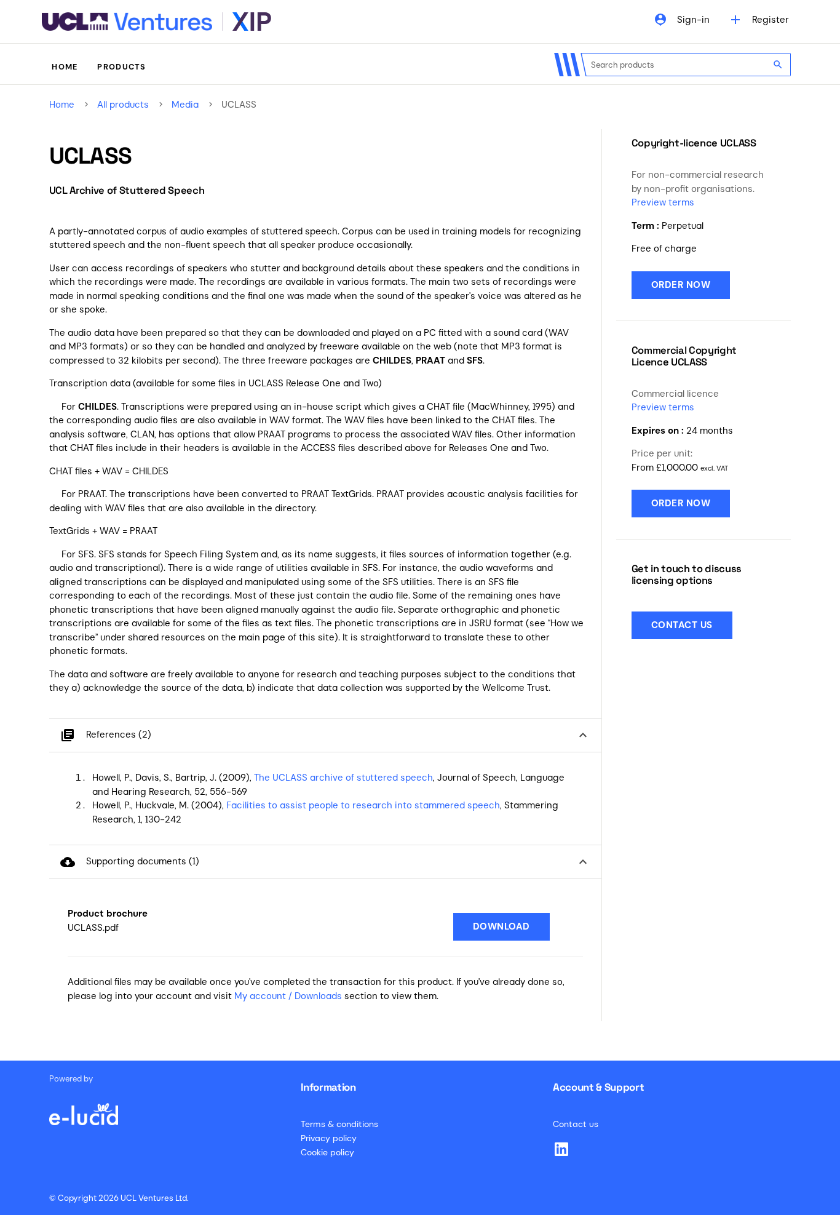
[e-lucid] (83, 1108)
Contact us (682, 625)
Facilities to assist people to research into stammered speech (363, 805)
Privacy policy (329, 1138)
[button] (325, 735)
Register (758, 19)
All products (123, 104)
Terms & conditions (339, 1123)
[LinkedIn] (561, 1149)
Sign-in (681, 19)
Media (185, 104)
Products (121, 67)
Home (64, 67)
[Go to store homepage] (156, 21)
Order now (681, 285)
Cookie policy (327, 1152)
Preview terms (663, 202)
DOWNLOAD (501, 926)
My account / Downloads (288, 996)
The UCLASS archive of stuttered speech (343, 777)
